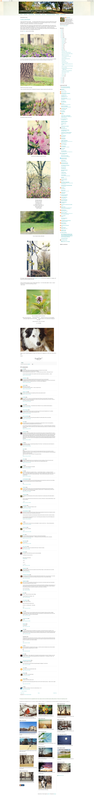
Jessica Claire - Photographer (65, 115)
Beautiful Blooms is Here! (64, 96)
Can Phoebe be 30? (63, 94)
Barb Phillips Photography (65, 182)
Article (62, 226)
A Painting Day (63, 146)
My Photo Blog (37, 14)
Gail (23, 465)
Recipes (57, 14)
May (62, 47)
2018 (62, 29)
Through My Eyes (64, 202)
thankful (62, 216)
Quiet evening (64, 73)
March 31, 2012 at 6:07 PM (27, 462)
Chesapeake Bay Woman (27, 660)
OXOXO (62, 113)
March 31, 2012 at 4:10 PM (27, 413)
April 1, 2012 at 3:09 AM (26, 571)
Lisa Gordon (63, 148)
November (63, 39)
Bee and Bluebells (63, 109)
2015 (62, 33)
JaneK (24, 421)
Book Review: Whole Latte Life (66, 52)
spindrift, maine (63, 230)
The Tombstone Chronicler (65, 165)
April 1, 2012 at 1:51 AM (26, 565)
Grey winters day (63, 198)
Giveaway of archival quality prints (67, 70)
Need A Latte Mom (26, 416)
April (62, 48)
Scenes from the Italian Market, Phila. (67, 53)
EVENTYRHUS (63, 227)
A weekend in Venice (64, 173)
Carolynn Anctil (25, 618)
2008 (62, 81)
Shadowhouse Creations (65, 126)
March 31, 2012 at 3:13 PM (27, 401)
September (63, 42)
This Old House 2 (63, 143)
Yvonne (24, 404)
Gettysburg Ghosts (64, 179)
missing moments (64, 158)
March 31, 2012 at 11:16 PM (27, 543)
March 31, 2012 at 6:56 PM (27, 476)
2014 (62, 34)
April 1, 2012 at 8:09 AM (26, 597)
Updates (62, 180)
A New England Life (64, 197)
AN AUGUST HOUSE (64, 178)
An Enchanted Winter (64, 195)
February (63, 74)
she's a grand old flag (64, 128)
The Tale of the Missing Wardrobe (65, 175)
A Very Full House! (63, 166)
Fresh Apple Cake (63, 119)
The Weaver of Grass (26, 574)
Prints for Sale (63, 14)
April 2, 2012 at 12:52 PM (26, 670)
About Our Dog (31, 14)
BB (23, 645)
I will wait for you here (65, 62)
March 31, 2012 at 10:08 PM (27, 524)
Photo (62, 124)
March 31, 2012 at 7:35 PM (27, 502)
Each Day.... (63, 187)
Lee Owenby (25, 505)
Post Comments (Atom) (27, 694)
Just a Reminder (63, 188)
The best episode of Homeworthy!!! (65, 104)
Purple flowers (63, 193)
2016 (62, 32)
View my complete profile (63, 25)
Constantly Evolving (64, 238)
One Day (62, 177)
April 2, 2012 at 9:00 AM (26, 657)
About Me (25, 14)
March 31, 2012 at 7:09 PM (27, 484)
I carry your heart (25, 19)
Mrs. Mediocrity (63, 101)
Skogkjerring (25, 581)
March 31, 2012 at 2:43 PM (27, 388)
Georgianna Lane (63, 95)
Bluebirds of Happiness (64, 200)
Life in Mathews (63, 135)
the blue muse (63, 160)
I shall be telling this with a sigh (66, 56)
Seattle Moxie (63, 138)
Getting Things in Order (64, 228)
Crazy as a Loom (63, 91)
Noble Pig (62, 89)
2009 (62, 80)
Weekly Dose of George (51, 14)
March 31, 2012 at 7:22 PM (27, 491)
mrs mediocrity (25, 600)
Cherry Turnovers (63, 90)
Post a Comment (24, 691)
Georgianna (24, 568)
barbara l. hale (25, 391)
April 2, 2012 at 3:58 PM (26, 675)
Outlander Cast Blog (64, 121)
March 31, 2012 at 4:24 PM (27, 428)
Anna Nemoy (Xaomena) (65, 225)
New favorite (63, 60)
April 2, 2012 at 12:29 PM (26, 664)
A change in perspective (64, 221)
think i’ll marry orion (63, 102)
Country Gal (25, 431)
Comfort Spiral (25, 558)
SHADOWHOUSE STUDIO (65, 130)
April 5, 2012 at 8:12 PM (26, 689)
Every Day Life (63, 167)
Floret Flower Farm (64, 98)
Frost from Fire (63, 154)
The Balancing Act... (63, 168)
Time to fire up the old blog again (65, 156)
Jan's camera (25, 546)
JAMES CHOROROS (64, 140)
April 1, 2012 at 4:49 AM (26, 578)
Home (21, 14)
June (62, 46)
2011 (62, 77)
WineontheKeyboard (64, 170)
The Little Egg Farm (64, 218)
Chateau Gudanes (64, 232)
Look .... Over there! (64, 144)
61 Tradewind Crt (63, 186)
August (63, 43)
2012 (62, 37)
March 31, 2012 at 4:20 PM (27, 418)
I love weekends (64, 57)
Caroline (24, 397)
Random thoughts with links (66, 58)
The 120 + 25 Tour (64, 212)
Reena (25, 31)
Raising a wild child (63, 122)
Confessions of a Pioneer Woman (66, 132)
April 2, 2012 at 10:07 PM (26, 683)
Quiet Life (62, 103)
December (63, 38)
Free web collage (64, 67)
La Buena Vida (63, 172)
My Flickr (43, 14)
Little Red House (63, 210)
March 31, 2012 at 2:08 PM (27, 375)
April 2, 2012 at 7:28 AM (26, 642)
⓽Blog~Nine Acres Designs (65, 241)
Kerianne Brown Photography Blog (66, 185)
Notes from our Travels (64, 155)
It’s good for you (64, 61)
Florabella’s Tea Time (37, 278)
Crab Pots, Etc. (63, 136)
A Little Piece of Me (64, 108)
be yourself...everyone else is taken (66, 204)
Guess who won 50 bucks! (64, 163)
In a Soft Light (63, 215)
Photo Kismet (63, 190)
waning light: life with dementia (66, 220)
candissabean (63, 192)
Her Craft (62, 149)
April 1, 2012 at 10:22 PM (26, 633)
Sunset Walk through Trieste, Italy (65, 87)
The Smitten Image (64, 153)
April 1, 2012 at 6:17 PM (26, 626)
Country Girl (25, 494)
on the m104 (63, 127)
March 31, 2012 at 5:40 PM (27, 446)
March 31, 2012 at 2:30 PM (27, 382)
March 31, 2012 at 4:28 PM (27, 439)
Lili (23, 686)
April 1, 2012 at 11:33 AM (26, 615)
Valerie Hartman (25, 409)
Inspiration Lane (63, 123)
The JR (24, 667)
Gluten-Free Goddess (64, 106)
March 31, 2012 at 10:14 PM (27, 531)
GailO (23, 629)
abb (23, 442)
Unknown (24, 385)
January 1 (62, 114)
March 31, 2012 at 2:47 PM (27, 394)
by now (62, 205)
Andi (23, 611)
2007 (62, 82)
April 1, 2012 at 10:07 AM (26, 608)
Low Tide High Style (64, 199)
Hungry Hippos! (63, 111)
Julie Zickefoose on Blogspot (65, 93)
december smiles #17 (64, 161)
